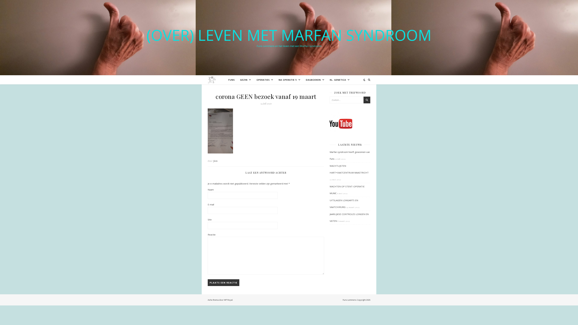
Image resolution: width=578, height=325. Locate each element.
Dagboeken (313, 79)
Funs (231, 79)
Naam (211, 189)
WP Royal (228, 300)
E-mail (211, 204)
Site (210, 219)
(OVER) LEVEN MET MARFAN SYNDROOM (289, 34)
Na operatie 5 (288, 79)
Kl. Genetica (338, 79)
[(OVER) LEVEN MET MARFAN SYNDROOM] (212, 80)
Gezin (243, 79)
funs (215, 160)
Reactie (212, 234)
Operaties (263, 79)
